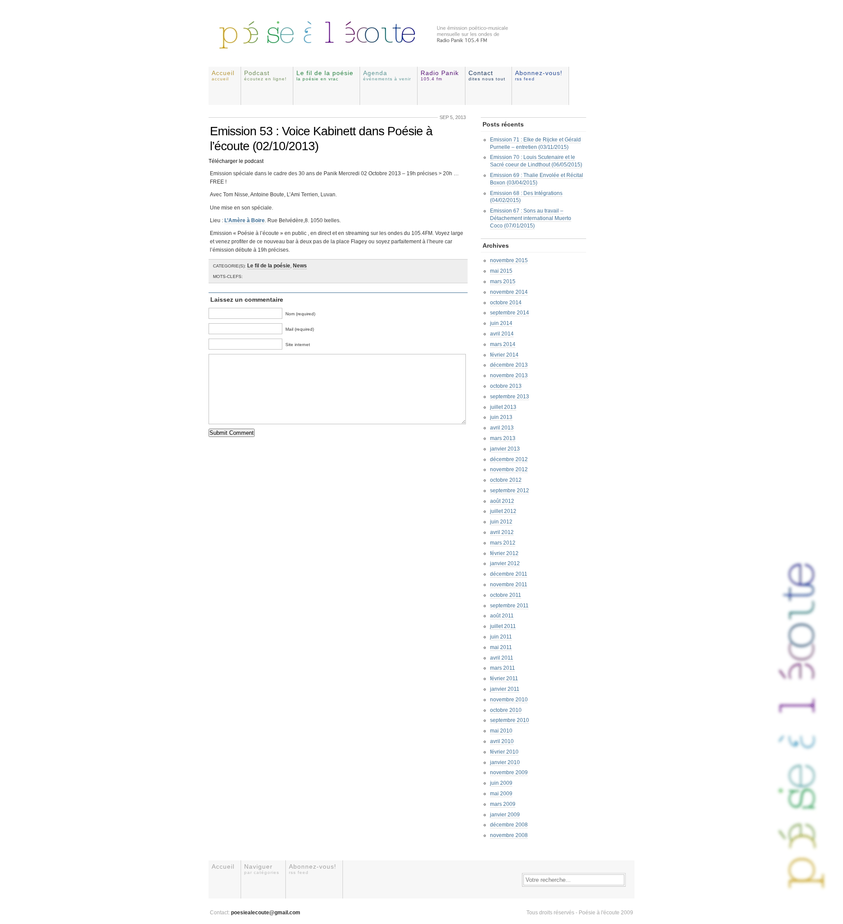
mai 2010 (501, 731)
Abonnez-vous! (538, 75)
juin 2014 (501, 323)
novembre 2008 (509, 835)
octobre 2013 (506, 386)
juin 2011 (501, 637)
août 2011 (502, 616)
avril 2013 (502, 428)
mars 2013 (502, 438)
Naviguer (261, 869)
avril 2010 (502, 741)
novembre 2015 (509, 260)
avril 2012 (502, 532)
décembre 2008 (509, 825)
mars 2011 (502, 668)
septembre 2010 (509, 720)
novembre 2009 (509, 772)
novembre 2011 (508, 584)
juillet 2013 (503, 407)
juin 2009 (501, 783)
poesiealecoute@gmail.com (265, 913)
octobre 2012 (506, 480)
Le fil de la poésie (324, 75)
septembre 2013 (509, 396)
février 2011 (504, 678)
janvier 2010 (505, 762)
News (300, 266)
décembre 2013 (509, 365)
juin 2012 (501, 522)
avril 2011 (501, 658)
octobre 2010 (506, 710)
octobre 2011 (505, 595)
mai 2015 (501, 271)
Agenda (387, 75)
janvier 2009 (505, 815)
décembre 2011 (508, 574)
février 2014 (504, 355)
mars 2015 (502, 281)
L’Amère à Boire (244, 220)
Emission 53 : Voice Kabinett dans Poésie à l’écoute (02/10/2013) (321, 138)
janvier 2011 (504, 689)
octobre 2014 (506, 303)
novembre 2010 (509, 700)
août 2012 (502, 501)
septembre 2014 (509, 313)
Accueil (223, 75)
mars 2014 (502, 344)
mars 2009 (502, 804)
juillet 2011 (503, 626)
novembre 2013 (509, 375)
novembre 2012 (509, 469)
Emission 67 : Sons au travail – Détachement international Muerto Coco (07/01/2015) (530, 218)
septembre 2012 (509, 490)
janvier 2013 (505, 449)
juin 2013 (501, 417)
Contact (486, 75)
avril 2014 (502, 334)
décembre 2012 (509, 459)
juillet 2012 (503, 511)
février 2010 (504, 752)
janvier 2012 (505, 563)
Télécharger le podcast (236, 161)
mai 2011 (501, 647)
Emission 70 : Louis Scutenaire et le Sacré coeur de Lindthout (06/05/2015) (536, 161)
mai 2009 (501, 793)
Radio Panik (440, 75)
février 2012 (504, 553)
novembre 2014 (509, 292)
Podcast (265, 75)
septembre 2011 (509, 606)
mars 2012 (502, 543)
